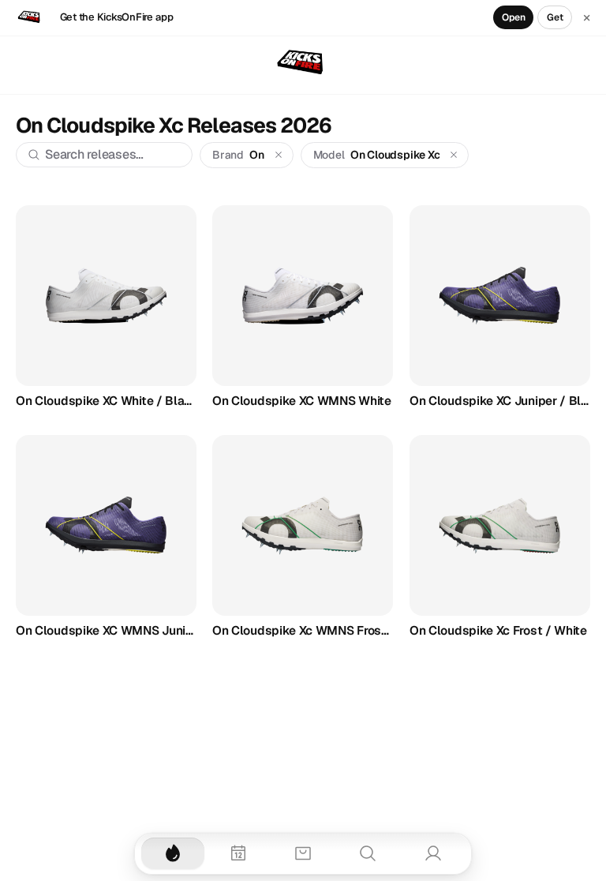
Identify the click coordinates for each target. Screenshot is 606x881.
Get (555, 17)
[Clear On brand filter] (278, 155)
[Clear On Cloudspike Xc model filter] (454, 155)
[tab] (172, 853)
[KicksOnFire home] (303, 63)
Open (514, 17)
